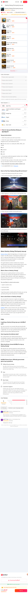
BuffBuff (3, 307)
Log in (25, 2)
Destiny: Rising (4, 254)
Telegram (16, 166)
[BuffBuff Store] (5, 2)
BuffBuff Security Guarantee (14, 584)
